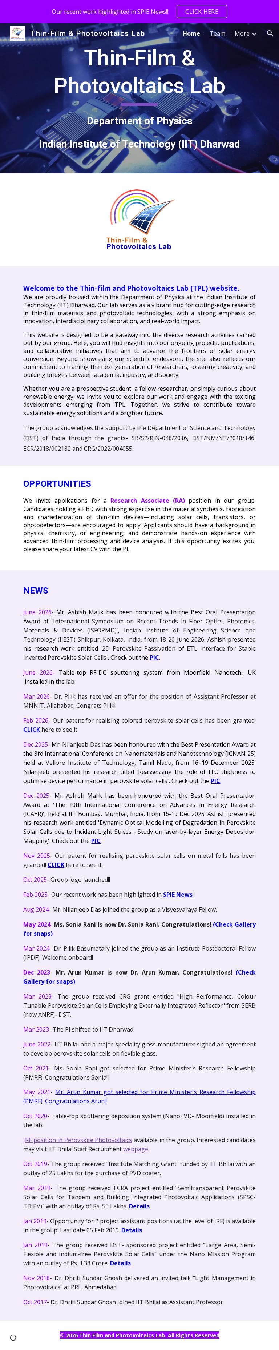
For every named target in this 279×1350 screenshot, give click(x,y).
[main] (139, 98)
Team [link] (217, 33)
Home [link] (191, 33)
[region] (139, 11)
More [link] (242, 33)
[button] (270, 33)
